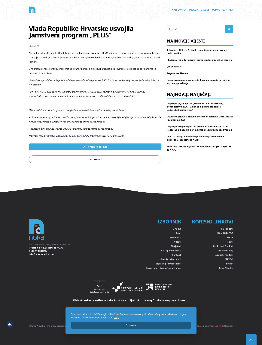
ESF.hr (230, 237)
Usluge (205, 9)
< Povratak (95, 159)
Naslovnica (179, 9)
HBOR (230, 241)
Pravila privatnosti (171, 259)
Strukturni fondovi (223, 246)
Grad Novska (226, 268)
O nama (193, 9)
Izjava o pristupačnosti (168, 263)
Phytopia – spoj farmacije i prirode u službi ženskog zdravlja (200, 59)
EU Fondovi (227, 228)
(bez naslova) (174, 66)
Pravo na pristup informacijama (163, 268)
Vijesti (177, 241)
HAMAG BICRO (225, 233)
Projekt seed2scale (177, 73)
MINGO (229, 259)
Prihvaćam (131, 325)
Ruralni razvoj (225, 250)
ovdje (116, 317)
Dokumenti (175, 237)
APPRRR (229, 263)
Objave (216, 9)
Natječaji (176, 246)
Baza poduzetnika (171, 250)
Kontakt (227, 9)
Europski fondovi (224, 254)
